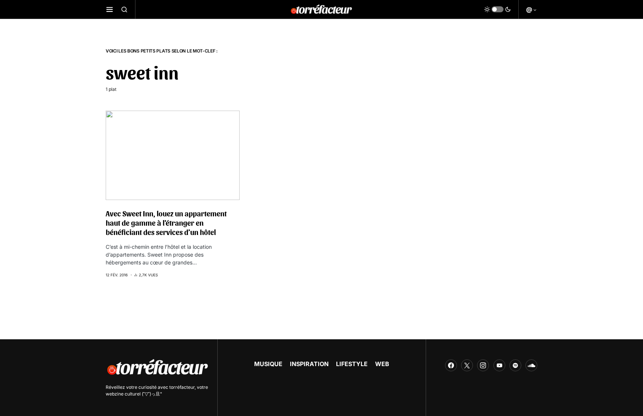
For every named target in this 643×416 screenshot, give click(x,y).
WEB (382, 364)
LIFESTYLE (352, 364)
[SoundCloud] (531, 365)
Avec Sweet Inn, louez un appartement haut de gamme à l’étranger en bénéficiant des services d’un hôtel (166, 222)
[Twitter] (467, 365)
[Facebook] (451, 365)
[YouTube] (499, 365)
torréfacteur (182, 387)
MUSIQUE (268, 364)
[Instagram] (483, 365)
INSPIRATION (309, 364)
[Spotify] (515, 365)
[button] (109, 9)
